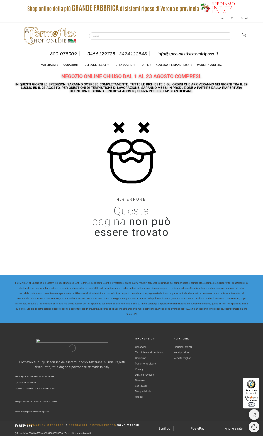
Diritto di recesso (144, 374)
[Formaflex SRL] (50, 36)
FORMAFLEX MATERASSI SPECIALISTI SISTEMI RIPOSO (77, 426)
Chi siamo (140, 358)
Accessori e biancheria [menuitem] (172, 64)
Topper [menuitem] (145, 64)
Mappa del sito (143, 391)
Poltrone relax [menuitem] (94, 64)
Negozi (139, 396)
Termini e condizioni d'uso (149, 352)
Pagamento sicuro (145, 363)
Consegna (141, 347)
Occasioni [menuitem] (70, 64)
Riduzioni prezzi (183, 347)
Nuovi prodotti (181, 352)
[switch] (251, 404)
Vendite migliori (182, 358)
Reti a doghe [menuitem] (123, 64)
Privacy (139, 369)
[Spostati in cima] (254, 427)
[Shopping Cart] (254, 414)
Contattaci (141, 385)
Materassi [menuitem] (48, 64)
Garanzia (140, 380)
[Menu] (257, 380)
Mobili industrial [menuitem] (209, 64)
